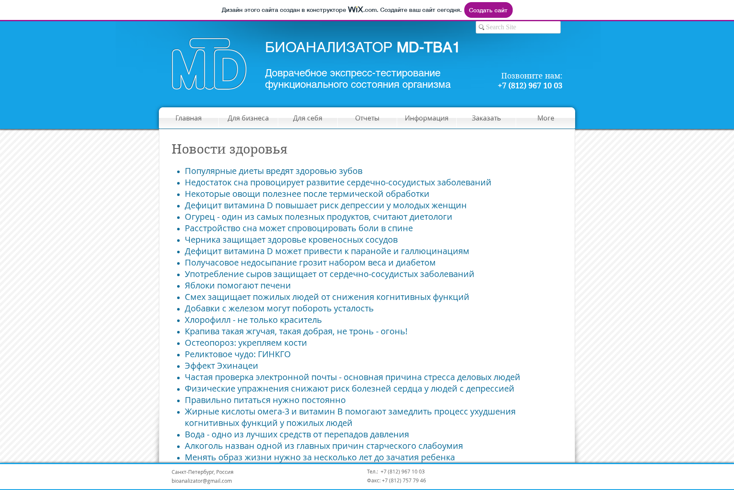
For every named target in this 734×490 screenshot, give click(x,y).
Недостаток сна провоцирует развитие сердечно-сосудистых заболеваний (338, 182)
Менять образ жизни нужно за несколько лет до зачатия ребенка (320, 457)
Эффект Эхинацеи (221, 365)
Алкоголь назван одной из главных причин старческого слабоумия (324, 445)
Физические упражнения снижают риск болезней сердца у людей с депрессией (349, 388)
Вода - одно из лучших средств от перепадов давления (297, 434)
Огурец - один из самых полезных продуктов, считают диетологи (318, 216)
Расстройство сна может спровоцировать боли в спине (299, 228)
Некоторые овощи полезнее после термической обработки (307, 193)
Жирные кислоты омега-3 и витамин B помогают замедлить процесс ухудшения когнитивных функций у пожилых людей (350, 417)
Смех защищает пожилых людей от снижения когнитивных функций (327, 296)
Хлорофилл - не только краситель (253, 319)
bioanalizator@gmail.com (202, 480)
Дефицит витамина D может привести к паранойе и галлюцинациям (327, 251)
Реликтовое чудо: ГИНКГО (238, 354)
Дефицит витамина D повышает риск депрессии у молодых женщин (326, 205)
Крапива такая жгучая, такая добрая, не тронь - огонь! (296, 331)
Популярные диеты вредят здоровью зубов (273, 170)
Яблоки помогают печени (238, 285)
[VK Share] (551, 475)
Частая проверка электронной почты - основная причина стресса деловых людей (352, 377)
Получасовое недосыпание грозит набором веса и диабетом (310, 262)
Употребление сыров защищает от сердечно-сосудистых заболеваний (329, 274)
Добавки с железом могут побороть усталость (279, 308)
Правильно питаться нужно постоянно (265, 400)
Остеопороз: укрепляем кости (246, 342)
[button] (367, 118)
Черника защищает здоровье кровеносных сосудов (291, 239)
